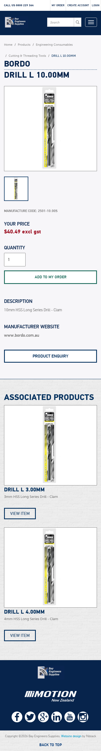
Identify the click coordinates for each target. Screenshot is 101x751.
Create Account (78, 5)
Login (95, 5)
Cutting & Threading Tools (27, 55)
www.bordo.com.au (21, 335)
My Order (58, 5)
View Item (20, 513)
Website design (71, 736)
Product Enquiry (50, 356)
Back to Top (50, 745)
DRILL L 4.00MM (24, 612)
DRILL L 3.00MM (24, 489)
